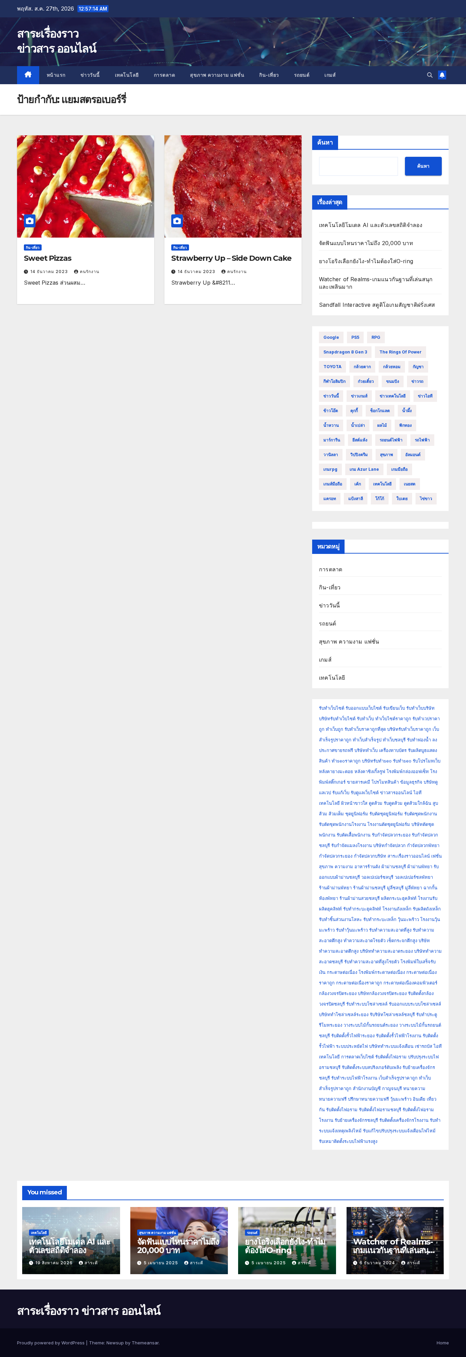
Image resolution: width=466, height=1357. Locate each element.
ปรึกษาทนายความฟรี (368, 1099)
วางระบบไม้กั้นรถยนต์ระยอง (371, 1025)
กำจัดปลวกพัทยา (423, 845)
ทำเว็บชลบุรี (394, 739)
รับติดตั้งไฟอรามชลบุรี (381, 1109)
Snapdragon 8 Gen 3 (345, 352)
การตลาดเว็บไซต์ (357, 1056)
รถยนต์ (302, 75)
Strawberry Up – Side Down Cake (231, 258)
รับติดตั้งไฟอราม (391, 1056)
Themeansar (145, 1342)
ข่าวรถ (417, 381)
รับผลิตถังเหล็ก (427, 908)
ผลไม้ (382, 425)
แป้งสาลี (355, 498)
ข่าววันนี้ (90, 75)
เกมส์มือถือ (332, 483)
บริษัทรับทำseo (377, 761)
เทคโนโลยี (127, 75)
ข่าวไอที (425, 395)
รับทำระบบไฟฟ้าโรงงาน (354, 1078)
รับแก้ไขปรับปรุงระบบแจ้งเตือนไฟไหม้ (399, 1130)
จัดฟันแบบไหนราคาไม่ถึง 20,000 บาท (366, 243)
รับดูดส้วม (393, 803)
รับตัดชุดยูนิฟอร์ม (386, 813)
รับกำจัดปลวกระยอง (391, 835)
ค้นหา (325, 142)
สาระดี (91, 1262)
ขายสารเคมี (358, 782)
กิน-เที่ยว (269, 75)
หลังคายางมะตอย (336, 771)
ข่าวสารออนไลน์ (396, 792)
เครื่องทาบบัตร (393, 750)
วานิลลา (330, 454)
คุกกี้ (354, 410)
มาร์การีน (331, 439)
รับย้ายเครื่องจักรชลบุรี (357, 1120)
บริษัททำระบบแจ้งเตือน (391, 1046)
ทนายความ (414, 1088)
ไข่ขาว (426, 498)
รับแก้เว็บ (340, 792)
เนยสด (410, 483)
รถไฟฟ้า (422, 439)
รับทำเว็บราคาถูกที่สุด (365, 729)
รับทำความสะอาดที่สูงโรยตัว (371, 961)
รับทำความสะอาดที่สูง (390, 930)
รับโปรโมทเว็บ (426, 761)
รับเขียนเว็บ (394, 708)
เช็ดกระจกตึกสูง (402, 940)
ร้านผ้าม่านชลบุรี (369, 887)
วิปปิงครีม (359, 454)
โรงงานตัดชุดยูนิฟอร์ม (388, 824)
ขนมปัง (392, 381)
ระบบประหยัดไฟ (352, 1046)
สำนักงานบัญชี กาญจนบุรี (377, 1088)
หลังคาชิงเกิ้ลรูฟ (369, 771)
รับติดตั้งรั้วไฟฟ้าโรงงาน (398, 1035)
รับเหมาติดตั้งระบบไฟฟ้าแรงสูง (348, 1141)
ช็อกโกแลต (380, 410)
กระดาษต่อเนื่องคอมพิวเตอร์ (410, 982)
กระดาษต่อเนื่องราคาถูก (359, 982)
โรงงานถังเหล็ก (396, 908)
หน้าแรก (56, 75)
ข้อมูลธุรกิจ (411, 782)
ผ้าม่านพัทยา (419, 866)
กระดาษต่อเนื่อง (342, 972)
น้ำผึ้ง (407, 410)
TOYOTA (332, 366)
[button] (430, 75)
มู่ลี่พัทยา (413, 887)
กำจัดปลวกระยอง (335, 856)
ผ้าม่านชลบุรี (393, 866)
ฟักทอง (405, 425)
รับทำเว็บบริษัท (420, 708)
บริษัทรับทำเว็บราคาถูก (409, 729)
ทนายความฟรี (333, 1099)
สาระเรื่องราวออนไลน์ (409, 856)
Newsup (115, 1342)
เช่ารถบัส (423, 1046)
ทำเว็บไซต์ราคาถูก (393, 718)
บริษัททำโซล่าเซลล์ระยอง (343, 1014)
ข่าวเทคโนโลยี (393, 395)
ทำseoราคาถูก (346, 761)
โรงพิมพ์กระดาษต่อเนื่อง (382, 972)
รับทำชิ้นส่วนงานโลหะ (340, 919)
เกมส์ (330, 75)
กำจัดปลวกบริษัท (370, 856)
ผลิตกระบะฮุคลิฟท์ (399, 898)
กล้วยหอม (392, 366)
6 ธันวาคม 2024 (378, 1262)
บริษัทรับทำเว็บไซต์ (338, 718)
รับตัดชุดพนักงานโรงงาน (342, 824)
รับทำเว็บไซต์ (331, 708)
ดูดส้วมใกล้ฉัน (417, 803)
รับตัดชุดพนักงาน (420, 813)
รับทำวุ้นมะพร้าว (352, 930)
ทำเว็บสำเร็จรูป (367, 739)
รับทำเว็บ (365, 718)
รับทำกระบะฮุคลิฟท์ (362, 908)
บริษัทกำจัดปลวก (389, 845)
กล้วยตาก (362, 366)
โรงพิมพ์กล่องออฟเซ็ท (408, 771)
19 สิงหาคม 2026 (54, 1262)
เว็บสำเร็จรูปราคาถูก (398, 1078)
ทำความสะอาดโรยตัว (364, 940)
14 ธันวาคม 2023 (49, 271)
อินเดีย (420, 1099)
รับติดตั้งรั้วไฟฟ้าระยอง (353, 1035)
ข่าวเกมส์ (359, 395)
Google (331, 337)
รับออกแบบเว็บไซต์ (364, 708)
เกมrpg (330, 469)
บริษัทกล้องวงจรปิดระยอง (382, 993)
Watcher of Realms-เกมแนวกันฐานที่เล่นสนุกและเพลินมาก (393, 1250)
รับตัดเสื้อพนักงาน (353, 835)
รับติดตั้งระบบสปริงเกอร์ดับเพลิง (371, 1067)
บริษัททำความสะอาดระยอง (386, 951)
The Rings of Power (400, 352)
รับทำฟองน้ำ (419, 739)
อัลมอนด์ (413, 454)
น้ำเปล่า (358, 425)
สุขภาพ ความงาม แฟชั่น (217, 75)
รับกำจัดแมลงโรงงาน (351, 845)
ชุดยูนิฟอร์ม (356, 813)
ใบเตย (402, 498)
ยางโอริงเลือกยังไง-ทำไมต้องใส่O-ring (366, 261)
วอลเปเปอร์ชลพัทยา (414, 877)
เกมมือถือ (399, 469)
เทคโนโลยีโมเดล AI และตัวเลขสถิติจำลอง (370, 225)
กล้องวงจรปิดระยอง (337, 993)
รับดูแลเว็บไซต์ (365, 792)
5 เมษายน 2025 (161, 1262)
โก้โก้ (379, 498)
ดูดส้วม (375, 803)
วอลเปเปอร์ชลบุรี (377, 877)
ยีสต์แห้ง (359, 439)
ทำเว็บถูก (334, 729)
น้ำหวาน (331, 425)
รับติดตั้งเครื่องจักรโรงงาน (404, 1120)
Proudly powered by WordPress (51, 1342)
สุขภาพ (386, 454)
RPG (376, 337)
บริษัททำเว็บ (366, 750)
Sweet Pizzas (47, 258)
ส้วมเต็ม (336, 813)
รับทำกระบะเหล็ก (379, 919)
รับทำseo (402, 761)
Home (443, 1342)
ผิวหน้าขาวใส (354, 803)
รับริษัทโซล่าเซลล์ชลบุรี (392, 1014)
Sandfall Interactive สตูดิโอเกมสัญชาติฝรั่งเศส (377, 304)
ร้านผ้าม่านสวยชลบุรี (359, 898)
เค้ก (357, 483)
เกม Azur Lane (364, 469)
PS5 (355, 337)
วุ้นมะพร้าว (408, 919)
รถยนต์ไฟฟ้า (391, 439)
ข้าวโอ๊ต (330, 410)
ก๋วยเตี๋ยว (366, 381)
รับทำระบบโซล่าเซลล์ (367, 1004)
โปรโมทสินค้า (385, 782)
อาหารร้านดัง (367, 866)
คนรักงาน (89, 271)
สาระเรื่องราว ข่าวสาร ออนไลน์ (88, 1310)
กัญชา (418, 366)
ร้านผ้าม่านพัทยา (335, 887)
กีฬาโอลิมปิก (334, 381)
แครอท (329, 498)
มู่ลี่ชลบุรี (395, 887)
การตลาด (164, 75)
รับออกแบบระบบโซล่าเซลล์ (415, 1004)
